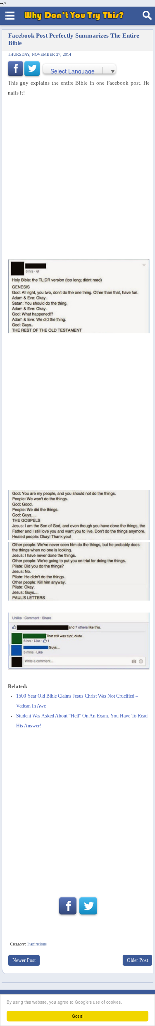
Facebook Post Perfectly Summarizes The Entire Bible (73, 39)
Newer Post (24, 960)
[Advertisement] (77, 178)
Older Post (137, 960)
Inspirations (37, 944)
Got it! (77, 1016)
